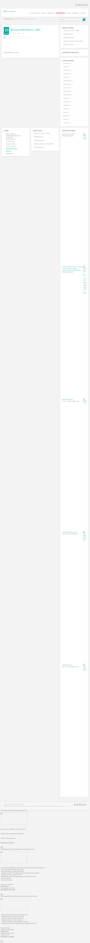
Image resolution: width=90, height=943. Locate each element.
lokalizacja (8, 151)
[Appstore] (82, 5)
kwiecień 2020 (66, 91)
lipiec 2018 (66, 98)
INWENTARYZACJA (68, 34)
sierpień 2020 (66, 87)
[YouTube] (87, 5)
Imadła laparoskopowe (68, 37)
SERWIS (75, 13)
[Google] (84, 5)
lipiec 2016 (66, 108)
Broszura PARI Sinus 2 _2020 (25, 29)
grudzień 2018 (66, 94)
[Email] (77, 5)
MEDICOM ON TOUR (68, 44)
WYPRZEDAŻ (60, 13)
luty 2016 (65, 119)
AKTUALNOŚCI (34, 13)
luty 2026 (65, 66)
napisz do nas (9, 153)
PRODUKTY (50, 13)
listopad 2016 (66, 105)
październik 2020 (67, 80)
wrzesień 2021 (66, 70)
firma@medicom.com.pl (11, 148)
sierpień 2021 (66, 73)
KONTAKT (82, 13)
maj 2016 (65, 112)
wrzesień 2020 (66, 84)
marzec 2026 (66, 63)
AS (23, 33)
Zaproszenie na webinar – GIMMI (71, 30)
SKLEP (68, 13)
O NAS (43, 13)
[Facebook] (79, 5)
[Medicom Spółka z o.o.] (10, 11)
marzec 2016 (66, 115)
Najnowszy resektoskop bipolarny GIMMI (73, 41)
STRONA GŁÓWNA (8, 19)
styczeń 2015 (66, 122)
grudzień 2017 (66, 101)
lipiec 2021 (66, 77)
